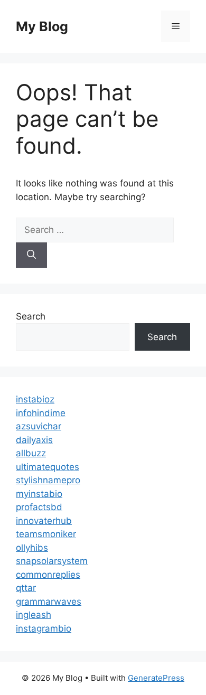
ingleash (33, 614)
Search (30, 316)
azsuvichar (38, 426)
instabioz (35, 399)
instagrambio (43, 628)
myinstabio (39, 494)
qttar (26, 588)
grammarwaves (48, 601)
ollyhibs (32, 547)
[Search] (31, 255)
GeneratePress (156, 678)
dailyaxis (34, 440)
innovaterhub (44, 520)
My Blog (42, 26)
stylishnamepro (48, 480)
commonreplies (48, 574)
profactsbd (39, 507)
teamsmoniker (46, 534)
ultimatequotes (47, 467)
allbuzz (31, 453)
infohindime (40, 413)
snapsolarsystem (52, 561)
